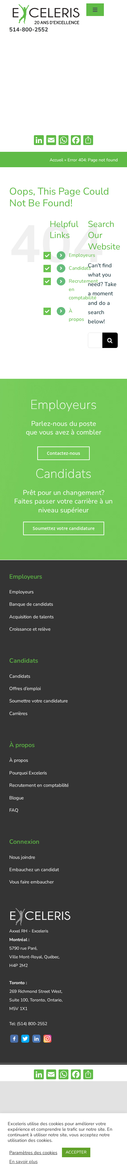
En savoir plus (23, 1161)
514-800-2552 (28, 29)
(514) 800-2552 (32, 1024)
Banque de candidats (31, 604)
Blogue (16, 798)
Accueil (56, 160)
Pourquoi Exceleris (28, 773)
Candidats (80, 268)
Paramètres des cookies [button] (33, 1152)
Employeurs (82, 255)
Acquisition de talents (31, 617)
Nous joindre (22, 857)
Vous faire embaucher (31, 882)
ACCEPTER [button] (76, 1152)
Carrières (18, 713)
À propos (18, 760)
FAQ (13, 810)
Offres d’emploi (25, 688)
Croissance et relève (30, 629)
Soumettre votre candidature (38, 701)
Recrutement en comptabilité (39, 785)
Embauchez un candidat (34, 870)
